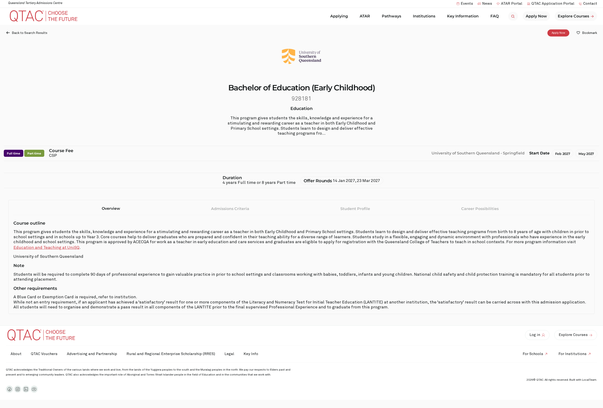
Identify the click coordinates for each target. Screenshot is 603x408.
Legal (229, 354)
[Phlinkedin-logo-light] (25, 389)
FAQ (494, 16)
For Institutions (572, 354)
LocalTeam (589, 380)
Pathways (391, 16)
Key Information (463, 16)
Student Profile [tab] (355, 208)
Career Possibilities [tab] (480, 208)
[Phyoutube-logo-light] (34, 389)
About (16, 354)
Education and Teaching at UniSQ (46, 248)
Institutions (424, 16)
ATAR (365, 16)
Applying (339, 16)
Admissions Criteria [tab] (230, 208)
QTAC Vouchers (44, 354)
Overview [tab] (111, 208)
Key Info (251, 354)
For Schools (533, 354)
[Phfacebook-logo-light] (9, 389)
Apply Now (558, 33)
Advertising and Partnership (92, 354)
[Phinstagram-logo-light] (17, 389)
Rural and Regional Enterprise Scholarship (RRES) (170, 354)
